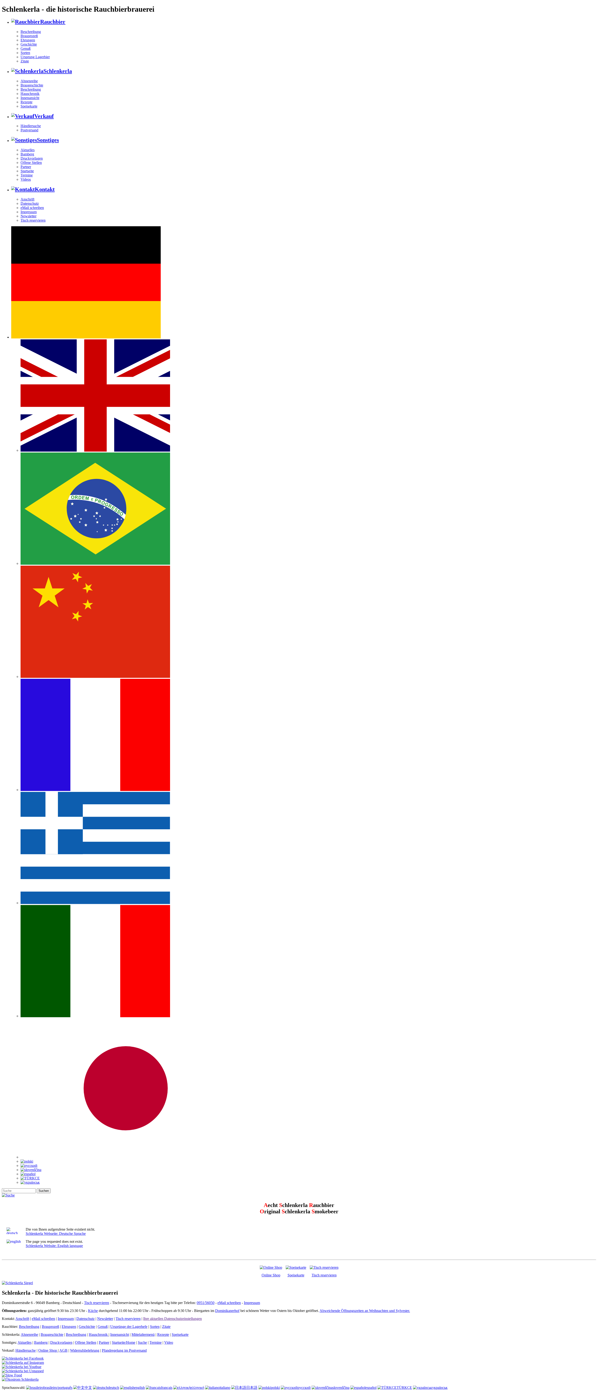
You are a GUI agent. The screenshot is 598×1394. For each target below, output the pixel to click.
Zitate (25, 61)
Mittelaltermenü (143, 1335)
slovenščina (340, 1388)
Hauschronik (30, 94)
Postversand (29, 130)
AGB (63, 1350)
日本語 (251, 1388)
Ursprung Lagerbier (35, 57)
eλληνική (197, 1388)
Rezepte (26, 102)
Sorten (25, 53)
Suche (142, 1342)
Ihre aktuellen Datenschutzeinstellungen (172, 1319)
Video (168, 1342)
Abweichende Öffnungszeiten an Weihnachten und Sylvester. (365, 1311)
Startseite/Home (123, 1342)
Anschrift (27, 199)
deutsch (113, 1388)
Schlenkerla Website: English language (54, 1246)
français (166, 1388)
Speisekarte (29, 106)
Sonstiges (48, 140)
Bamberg (27, 154)
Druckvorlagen (32, 158)
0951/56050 (205, 1303)
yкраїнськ (440, 1388)
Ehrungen (28, 40)
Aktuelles (28, 150)
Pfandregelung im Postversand (124, 1350)
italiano (225, 1388)
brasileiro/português (57, 1388)
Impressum (29, 212)
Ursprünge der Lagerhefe (128, 1327)
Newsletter (28, 216)
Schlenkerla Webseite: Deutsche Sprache (56, 1234)
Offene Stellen (31, 163)
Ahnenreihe (29, 81)
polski (275, 1388)
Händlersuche (31, 126)
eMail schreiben (32, 208)
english (139, 1388)
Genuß (26, 48)
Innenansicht (30, 98)
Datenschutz (30, 203)
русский (304, 1388)
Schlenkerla (57, 71)
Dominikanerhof (227, 1311)
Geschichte (29, 44)
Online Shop (271, 1275)
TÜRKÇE (404, 1388)
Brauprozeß (29, 36)
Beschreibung (31, 32)
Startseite (27, 171)
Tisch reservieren (33, 220)
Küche (93, 1311)
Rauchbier (52, 22)
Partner (26, 167)
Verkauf (44, 116)
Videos (26, 179)
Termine (27, 175)
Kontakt (45, 189)
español (371, 1388)
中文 (88, 1388)
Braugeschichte (32, 85)
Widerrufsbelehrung (84, 1350)
